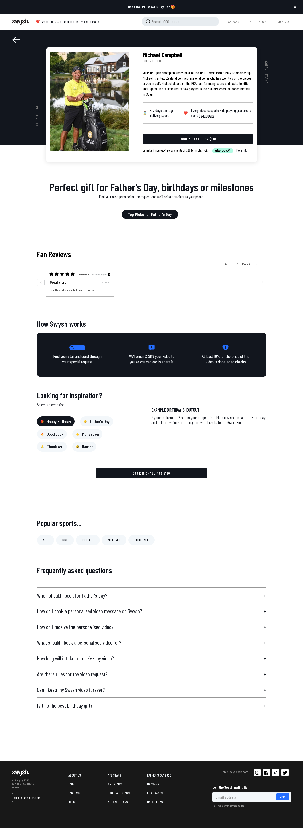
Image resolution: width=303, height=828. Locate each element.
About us (74, 775)
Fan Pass (74, 793)
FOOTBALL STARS (119, 793)
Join (282, 797)
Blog (71, 802)
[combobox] (180, 21)
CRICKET (88, 539)
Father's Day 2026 (159, 775)
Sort (227, 264)
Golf (37, 123)
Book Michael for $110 (151, 473)
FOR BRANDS (155, 793)
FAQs (71, 784)
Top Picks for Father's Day (150, 214)
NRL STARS (115, 784)
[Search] (148, 21)
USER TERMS (155, 802)
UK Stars (153, 784)
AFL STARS (114, 775)
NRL (65, 539)
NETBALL (114, 539)
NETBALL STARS (118, 802)
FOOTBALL (141, 539)
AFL (45, 539)
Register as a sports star (27, 797)
